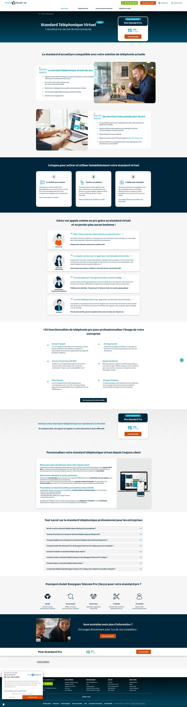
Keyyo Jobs (132, 690)
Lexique (110, 682)
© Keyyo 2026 (47, 703)
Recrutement (111, 688)
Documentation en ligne (93, 690)
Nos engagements (113, 686)
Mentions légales (65, 703)
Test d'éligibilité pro (91, 682)
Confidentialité (108, 703)
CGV (85, 703)
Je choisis (12, 697)
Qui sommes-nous (113, 684)
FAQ (87, 684)
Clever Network (133, 688)
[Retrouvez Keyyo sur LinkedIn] (98, 697)
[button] (3, 705)
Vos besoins (68, 690)
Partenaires (132, 686)
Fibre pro (67, 688)
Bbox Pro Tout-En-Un (135, 138)
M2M (130, 684)
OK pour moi (32, 697)
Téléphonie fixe (69, 684)
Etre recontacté (108, 636)
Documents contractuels (95, 703)
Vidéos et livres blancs (92, 688)
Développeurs (133, 682)
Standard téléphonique (71, 682)
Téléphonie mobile (70, 686)
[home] (38, 14)
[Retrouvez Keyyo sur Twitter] (93, 697)
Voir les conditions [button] (43, 662)
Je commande (133, 37)
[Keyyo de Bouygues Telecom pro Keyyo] (15, 3)
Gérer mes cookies (77, 703)
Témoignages (90, 686)
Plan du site (56, 703)
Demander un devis (148, 3)
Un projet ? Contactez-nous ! (47, 688)
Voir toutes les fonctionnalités (93, 400)
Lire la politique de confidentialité (15, 691)
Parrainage (111, 690)
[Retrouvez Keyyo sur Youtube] (102, 697)
